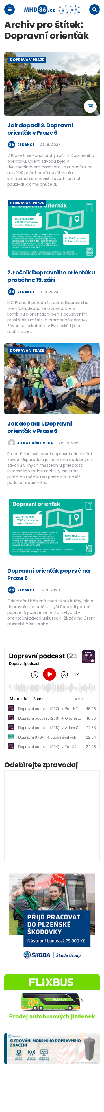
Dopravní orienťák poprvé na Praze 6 (48, 574)
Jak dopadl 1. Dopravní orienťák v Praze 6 (39, 427)
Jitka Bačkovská (35, 443)
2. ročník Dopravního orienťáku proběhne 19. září (51, 276)
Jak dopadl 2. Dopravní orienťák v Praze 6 (40, 129)
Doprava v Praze (27, 59)
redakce (26, 145)
